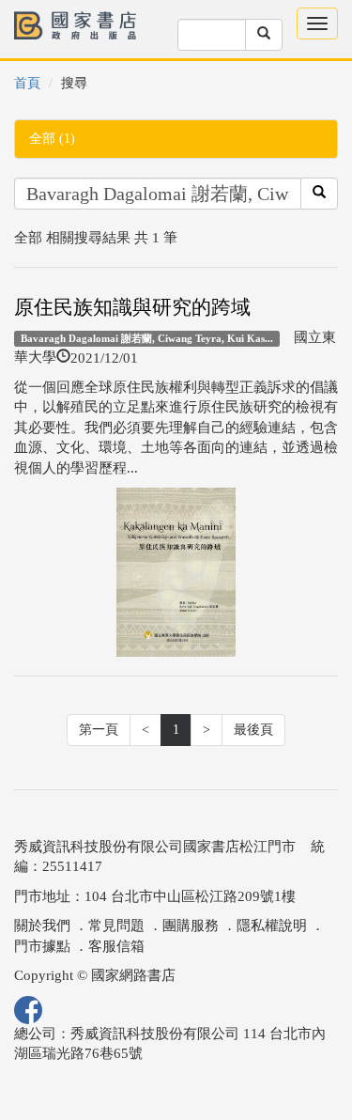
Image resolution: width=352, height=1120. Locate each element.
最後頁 (253, 730)
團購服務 (190, 925)
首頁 (27, 83)
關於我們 (42, 925)
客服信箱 (116, 946)
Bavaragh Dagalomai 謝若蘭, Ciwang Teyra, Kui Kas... (147, 338)
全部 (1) (52, 139)
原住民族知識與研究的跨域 (132, 307)
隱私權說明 (272, 925)
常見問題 (116, 925)
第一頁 (98, 730)
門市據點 (42, 946)
